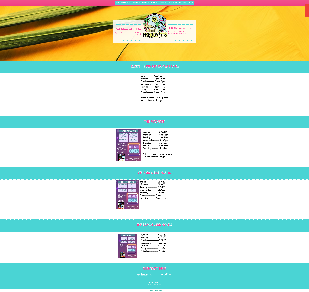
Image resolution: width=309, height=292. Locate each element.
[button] (126, 3)
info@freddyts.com (179, 34)
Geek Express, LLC (159, 290)
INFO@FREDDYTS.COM (143, 275)
